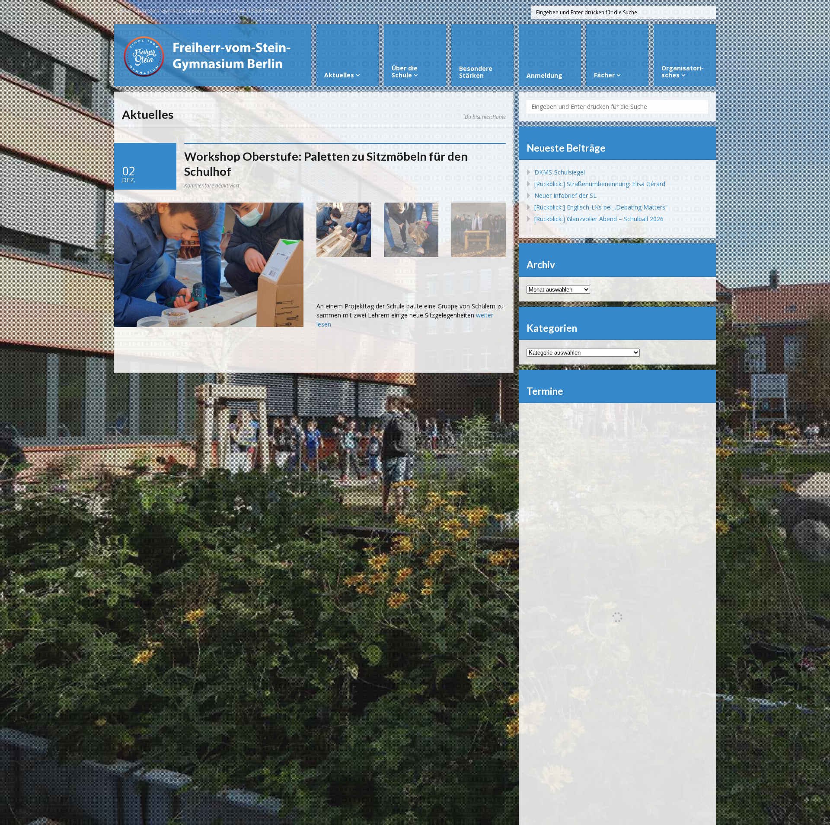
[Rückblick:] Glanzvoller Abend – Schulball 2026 (599, 219)
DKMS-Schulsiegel (559, 172)
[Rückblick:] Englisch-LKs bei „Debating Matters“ (600, 207)
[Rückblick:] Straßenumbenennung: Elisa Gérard (599, 184)
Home (499, 116)
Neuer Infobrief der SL (565, 195)
